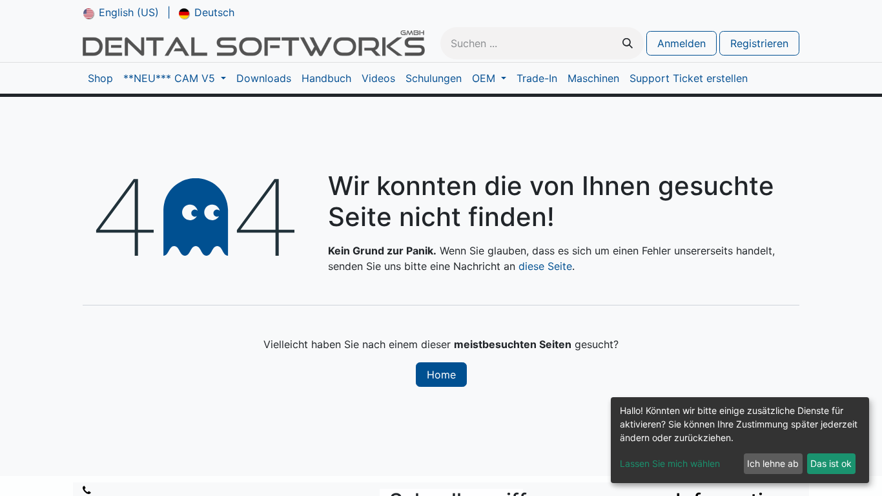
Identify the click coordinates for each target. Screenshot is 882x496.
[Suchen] (627, 43)
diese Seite (545, 266)
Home (441, 374)
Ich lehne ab (773, 463)
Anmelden (681, 43)
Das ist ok (831, 463)
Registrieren (759, 43)
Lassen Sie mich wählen (670, 463)
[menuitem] (121, 12)
